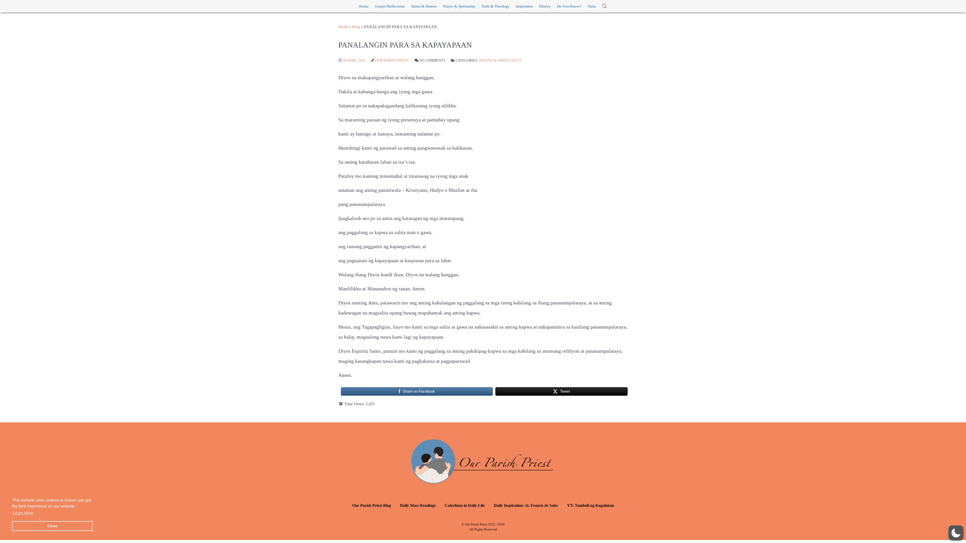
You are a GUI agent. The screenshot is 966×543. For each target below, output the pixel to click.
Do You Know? (569, 6)
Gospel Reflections (390, 6)
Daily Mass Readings (418, 505)
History (545, 6)
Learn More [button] (23, 513)
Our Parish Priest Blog (371, 505)
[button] (604, 6)
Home (364, 6)
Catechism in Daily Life (465, 505)
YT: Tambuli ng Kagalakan (590, 505)
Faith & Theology (496, 6)
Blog (356, 27)
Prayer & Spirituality (459, 6)
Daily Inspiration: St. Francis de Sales (526, 505)
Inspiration (524, 6)
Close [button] (52, 526)
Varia (592, 6)
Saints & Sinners (424, 6)
